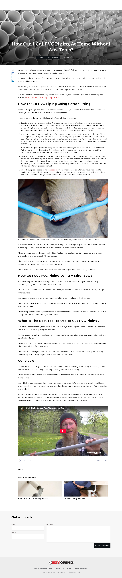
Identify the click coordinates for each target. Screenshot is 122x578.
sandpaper (52, 170)
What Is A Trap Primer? (86, 491)
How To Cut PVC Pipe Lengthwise (40, 491)
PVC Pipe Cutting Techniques (48, 57)
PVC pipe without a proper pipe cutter (42, 98)
